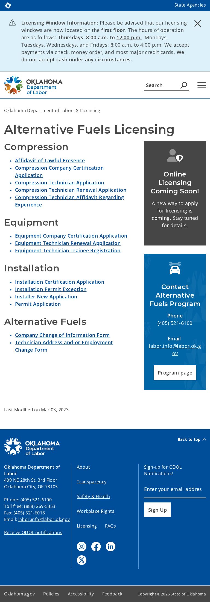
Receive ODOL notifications (33, 532)
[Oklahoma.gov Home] (8, 5)
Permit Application (38, 304)
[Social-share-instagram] (81, 546)
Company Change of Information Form (62, 335)
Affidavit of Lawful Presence (50, 160)
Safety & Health (93, 496)
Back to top (189, 439)
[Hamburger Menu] (201, 85)
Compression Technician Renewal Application (70, 190)
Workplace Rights (95, 511)
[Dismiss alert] (198, 23)
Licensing (87, 526)
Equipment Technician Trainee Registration (68, 250)
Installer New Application (46, 296)
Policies (51, 594)
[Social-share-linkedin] (110, 546)
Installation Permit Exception (50, 289)
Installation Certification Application (59, 281)
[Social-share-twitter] (81, 560)
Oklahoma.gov (19, 594)
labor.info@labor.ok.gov (44, 519)
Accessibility (81, 594)
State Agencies (190, 5)
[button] (175, 372)
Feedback (112, 594)
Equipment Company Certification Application (71, 235)
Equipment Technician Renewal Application (68, 243)
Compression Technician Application (59, 182)
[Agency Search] (183, 85)
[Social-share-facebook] (96, 546)
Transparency (92, 482)
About (83, 467)
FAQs (110, 526)
